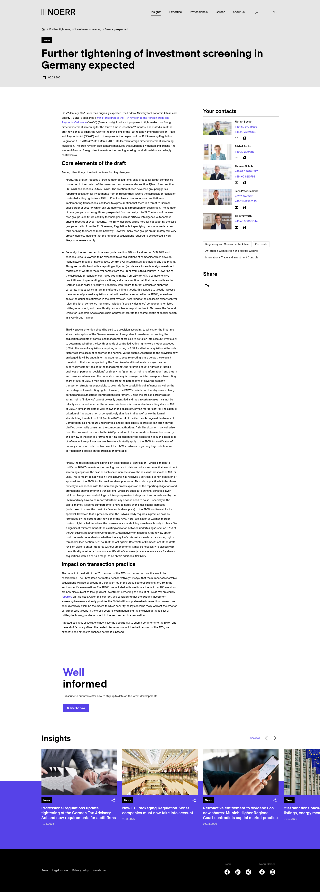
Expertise (175, 12)
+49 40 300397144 (246, 221)
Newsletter (99, 870)
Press (45, 870)
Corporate (261, 244)
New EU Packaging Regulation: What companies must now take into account (157, 810)
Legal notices (60, 870)
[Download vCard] (244, 138)
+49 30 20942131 (245, 151)
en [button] (273, 12)
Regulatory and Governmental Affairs (227, 244)
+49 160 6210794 (245, 176)
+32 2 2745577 (243, 196)
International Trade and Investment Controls (231, 257)
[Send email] (236, 138)
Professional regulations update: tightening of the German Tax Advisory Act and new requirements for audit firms (78, 812)
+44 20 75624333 (245, 132)
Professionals (199, 12)
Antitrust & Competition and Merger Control (231, 250)
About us (239, 12)
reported (67, 596)
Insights (156, 12)
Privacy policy (80, 870)
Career (220, 12)
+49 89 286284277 (246, 171)
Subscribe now (76, 708)
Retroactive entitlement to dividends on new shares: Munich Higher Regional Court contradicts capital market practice (240, 812)
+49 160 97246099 (246, 126)
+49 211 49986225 (245, 201)
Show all (255, 738)
